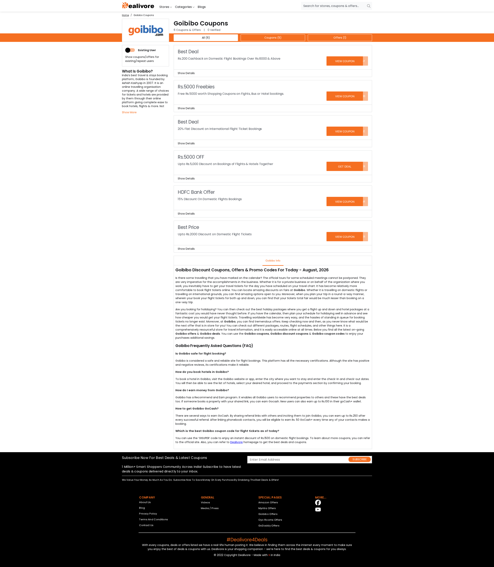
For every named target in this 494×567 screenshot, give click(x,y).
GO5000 (360, 96)
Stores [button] (164, 7)
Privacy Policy (148, 513)
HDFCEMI (359, 201)
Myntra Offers (267, 508)
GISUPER (359, 236)
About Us (145, 502)
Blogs (202, 7)
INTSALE (359, 131)
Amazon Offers (268, 502)
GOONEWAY (357, 61)
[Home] (138, 6)
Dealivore (236, 442)
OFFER (361, 166)
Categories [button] (184, 7)
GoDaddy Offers (268, 525)
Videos (205, 502)
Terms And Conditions (153, 519)
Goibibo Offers (267, 514)
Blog (142, 508)
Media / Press (210, 508)
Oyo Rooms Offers (270, 520)
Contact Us (146, 525)
